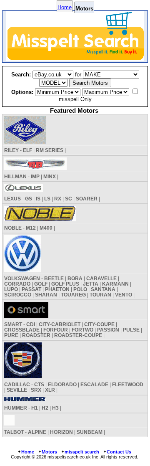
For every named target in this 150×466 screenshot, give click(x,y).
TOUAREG (73, 294)
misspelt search (82, 451)
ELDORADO (62, 384)
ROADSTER (36, 335)
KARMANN (115, 283)
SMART (13, 324)
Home (65, 7)
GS (28, 198)
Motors (49, 451)
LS (47, 198)
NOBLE (13, 227)
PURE (11, 335)
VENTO (123, 294)
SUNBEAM (89, 432)
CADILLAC (17, 384)
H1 (34, 407)
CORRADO (17, 283)
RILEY (11, 150)
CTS (39, 384)
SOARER (87, 198)
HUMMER (15, 407)
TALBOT (14, 432)
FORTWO (82, 329)
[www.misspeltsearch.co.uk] (75, 58)
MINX (49, 176)
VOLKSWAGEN (22, 278)
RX (57, 198)
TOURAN (100, 294)
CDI (30, 324)
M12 (31, 227)
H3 (55, 407)
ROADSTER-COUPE (78, 335)
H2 (45, 407)
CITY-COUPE (99, 324)
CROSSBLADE (22, 329)
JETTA (90, 283)
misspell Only (75, 99)
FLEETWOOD (127, 384)
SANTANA (103, 289)
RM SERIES (49, 150)
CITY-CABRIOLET (59, 324)
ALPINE (37, 432)
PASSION (108, 329)
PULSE (131, 329)
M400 (46, 227)
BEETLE (54, 278)
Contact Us (119, 451)
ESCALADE (94, 384)
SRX (36, 390)
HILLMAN (15, 176)
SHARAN (46, 294)
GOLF (41, 283)
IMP (35, 176)
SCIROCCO (17, 294)
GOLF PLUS (65, 283)
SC (68, 198)
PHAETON (57, 289)
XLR (50, 390)
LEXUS (12, 198)
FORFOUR (55, 329)
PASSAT (31, 289)
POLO (80, 289)
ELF (27, 150)
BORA (75, 278)
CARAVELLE (101, 278)
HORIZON (61, 432)
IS (38, 198)
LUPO (11, 289)
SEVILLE (17, 390)
